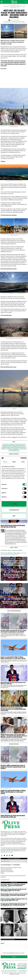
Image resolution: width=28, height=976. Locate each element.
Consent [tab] (5, 461)
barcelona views (16, 446)
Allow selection (14, 509)
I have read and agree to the (13, 953)
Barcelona (6, 6)
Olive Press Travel (21, 6)
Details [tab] (14, 461)
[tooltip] (2, 855)
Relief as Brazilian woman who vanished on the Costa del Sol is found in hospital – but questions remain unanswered (14, 894)
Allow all (14, 503)
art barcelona (6, 444)
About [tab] (22, 461)
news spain (9, 448)
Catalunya (12, 6)
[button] (26, 861)
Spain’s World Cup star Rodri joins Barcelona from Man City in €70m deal (13, 526)
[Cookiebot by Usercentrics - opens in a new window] (20, 458)
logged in (9, 550)
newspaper (16, 448)
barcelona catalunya (7, 446)
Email (3, 943)
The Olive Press (23, 448)
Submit (14, 957)
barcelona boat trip (21, 444)
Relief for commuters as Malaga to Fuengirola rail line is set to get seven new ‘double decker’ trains (14, 899)
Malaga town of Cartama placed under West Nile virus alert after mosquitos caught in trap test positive (13, 890)
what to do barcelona (13, 450)
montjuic (4, 448)
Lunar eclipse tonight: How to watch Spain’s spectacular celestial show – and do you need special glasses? (13, 885)
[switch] (24, 488)
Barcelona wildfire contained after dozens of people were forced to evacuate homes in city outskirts (13, 631)
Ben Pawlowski (16, 20)
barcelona (13, 444)
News (14, 437)
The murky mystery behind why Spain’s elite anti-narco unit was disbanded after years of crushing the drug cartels (14, 904)
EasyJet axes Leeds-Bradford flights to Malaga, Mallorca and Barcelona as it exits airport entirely (13, 657)
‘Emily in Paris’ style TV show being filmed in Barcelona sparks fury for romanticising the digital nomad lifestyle (13, 709)
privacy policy (20, 953)
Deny (14, 515)
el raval (23, 446)
